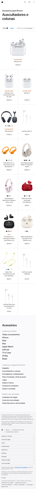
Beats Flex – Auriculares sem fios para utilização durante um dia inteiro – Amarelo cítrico (9, 274)
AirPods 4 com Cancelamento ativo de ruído (9, 94)
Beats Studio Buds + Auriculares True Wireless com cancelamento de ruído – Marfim (27, 238)
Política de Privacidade (7, 482)
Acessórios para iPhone (18, 430)
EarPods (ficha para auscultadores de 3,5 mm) (9, 306)
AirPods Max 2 (9, 131)
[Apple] (2, 430)
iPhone (7, 430)
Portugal (3, 477)
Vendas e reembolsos (19, 484)
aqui (10, 424)
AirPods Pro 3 (18, 61)
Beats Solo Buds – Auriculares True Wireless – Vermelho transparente (27, 200)
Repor (12, 28)
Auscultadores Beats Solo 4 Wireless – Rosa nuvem (9, 200)
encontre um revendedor (20, 467)
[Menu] (34, 2)
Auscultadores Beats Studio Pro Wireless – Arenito (27, 164)
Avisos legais (29, 484)
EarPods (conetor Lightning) (27, 273)
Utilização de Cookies (20, 482)
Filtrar (6, 28)
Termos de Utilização (6, 484)
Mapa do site (4, 486)
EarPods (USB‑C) (27, 131)
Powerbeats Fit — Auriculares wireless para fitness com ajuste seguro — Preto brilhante (9, 238)
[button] (25, 2)
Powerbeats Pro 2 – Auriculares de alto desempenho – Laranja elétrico (9, 164)
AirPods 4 (27, 93)
